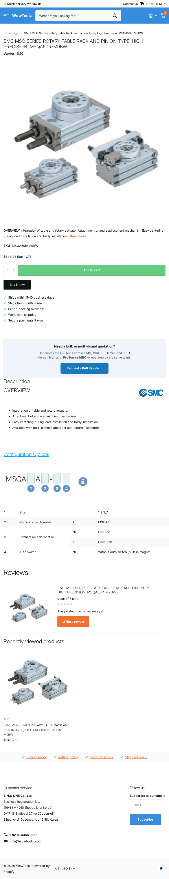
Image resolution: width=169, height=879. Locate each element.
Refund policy (68, 757)
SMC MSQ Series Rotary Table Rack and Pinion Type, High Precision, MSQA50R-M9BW (37, 729)
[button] (14, 266)
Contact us (130, 4)
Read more (78, 236)
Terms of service (102, 757)
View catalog (6, 16)
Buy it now (17, 284)
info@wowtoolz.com (26, 841)
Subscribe (146, 819)
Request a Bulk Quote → (84, 368)
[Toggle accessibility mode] (142, 4)
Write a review (73, 621)
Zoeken (115, 15)
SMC (19, 53)
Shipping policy (136, 757)
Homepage (11, 33)
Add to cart (91, 270)
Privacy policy (36, 757)
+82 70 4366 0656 (23, 835)
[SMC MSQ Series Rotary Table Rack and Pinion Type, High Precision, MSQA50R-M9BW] (37, 680)
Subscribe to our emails (147, 795)
